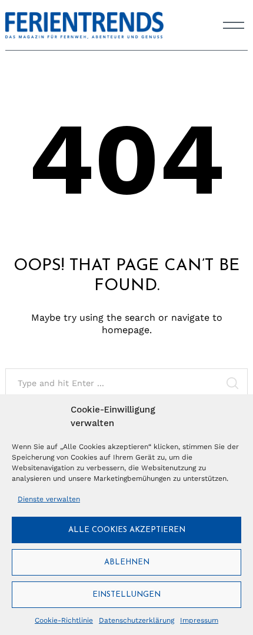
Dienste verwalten (49, 499)
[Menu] (233, 25)
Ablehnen (126, 562)
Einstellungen (126, 595)
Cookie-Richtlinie (64, 620)
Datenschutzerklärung (136, 620)
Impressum (199, 620)
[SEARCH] (232, 383)
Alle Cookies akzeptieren (126, 530)
